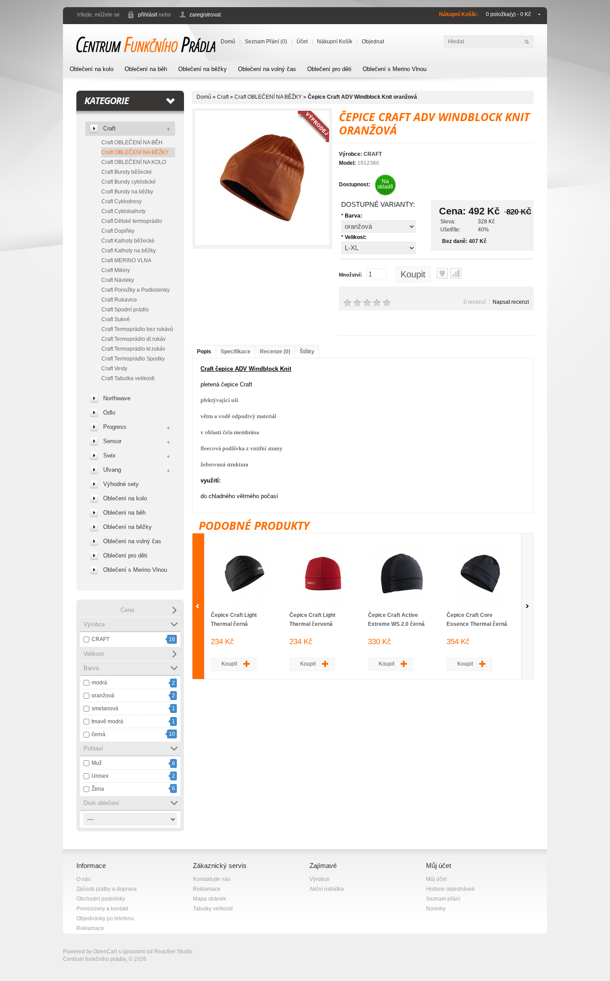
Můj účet (436, 879)
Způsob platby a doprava (106, 889)
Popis (204, 351)
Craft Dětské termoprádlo (131, 221)
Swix (109, 455)
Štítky (307, 351)
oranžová (103, 695)
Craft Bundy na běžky (127, 192)
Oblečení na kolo (91, 69)
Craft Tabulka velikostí (128, 378)
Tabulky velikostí (213, 909)
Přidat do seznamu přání (442, 273)
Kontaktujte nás (211, 879)
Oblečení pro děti (329, 69)
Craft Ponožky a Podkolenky (135, 290)
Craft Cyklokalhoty (123, 211)
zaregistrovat (205, 15)
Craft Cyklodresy (121, 201)
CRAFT (100, 639)
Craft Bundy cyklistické (128, 182)
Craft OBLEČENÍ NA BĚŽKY (135, 152)
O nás (83, 879)
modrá (99, 682)
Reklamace (90, 928)
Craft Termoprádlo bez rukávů (137, 329)
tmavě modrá (107, 721)
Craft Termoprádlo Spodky (133, 359)
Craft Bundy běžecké (126, 172)
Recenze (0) (275, 351)
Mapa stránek (209, 899)
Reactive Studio (173, 951)
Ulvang (112, 469)
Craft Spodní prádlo (125, 309)
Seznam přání (443, 899)
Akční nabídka (326, 889)
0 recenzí (475, 302)
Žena (98, 789)
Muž (97, 763)
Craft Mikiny (115, 270)
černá (98, 734)
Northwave (116, 398)
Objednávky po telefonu (105, 918)
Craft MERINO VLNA (126, 260)
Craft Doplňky (117, 231)
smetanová (105, 708)
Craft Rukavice (119, 300)
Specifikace (236, 351)
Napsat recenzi (511, 302)
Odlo (109, 412)
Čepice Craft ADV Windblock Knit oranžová (362, 97)
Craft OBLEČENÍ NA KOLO (133, 162)
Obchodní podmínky (100, 899)
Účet (302, 41)
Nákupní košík (334, 41)
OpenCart (105, 951)
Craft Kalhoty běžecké (128, 241)
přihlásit (147, 15)
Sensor (112, 441)
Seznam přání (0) (266, 41)
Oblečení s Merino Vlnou (394, 69)
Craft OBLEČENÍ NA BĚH (132, 142)
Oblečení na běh (146, 69)
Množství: (350, 274)
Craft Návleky (117, 280)
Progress (114, 426)
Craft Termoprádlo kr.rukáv (133, 349)
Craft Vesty (114, 368)
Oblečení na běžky (202, 69)
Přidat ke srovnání (455, 273)
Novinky (436, 909)
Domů (228, 41)
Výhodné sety (121, 484)
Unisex (100, 776)
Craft (109, 128)
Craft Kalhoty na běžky (128, 250)
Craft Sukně (115, 319)
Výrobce (319, 879)
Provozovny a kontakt (102, 909)
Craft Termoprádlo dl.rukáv (133, 339)
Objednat (373, 41)
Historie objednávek (450, 889)
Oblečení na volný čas (267, 69)
